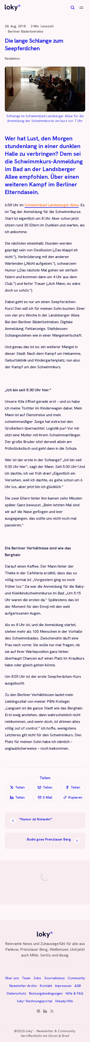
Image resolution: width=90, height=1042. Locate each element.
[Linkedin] (45, 1011)
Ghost (53, 1036)
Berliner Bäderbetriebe (25, 31)
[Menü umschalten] (81, 8)
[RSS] (52, 1011)
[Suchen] (73, 8)
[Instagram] (38, 1011)
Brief (65, 1036)
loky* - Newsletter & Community (50, 1031)
